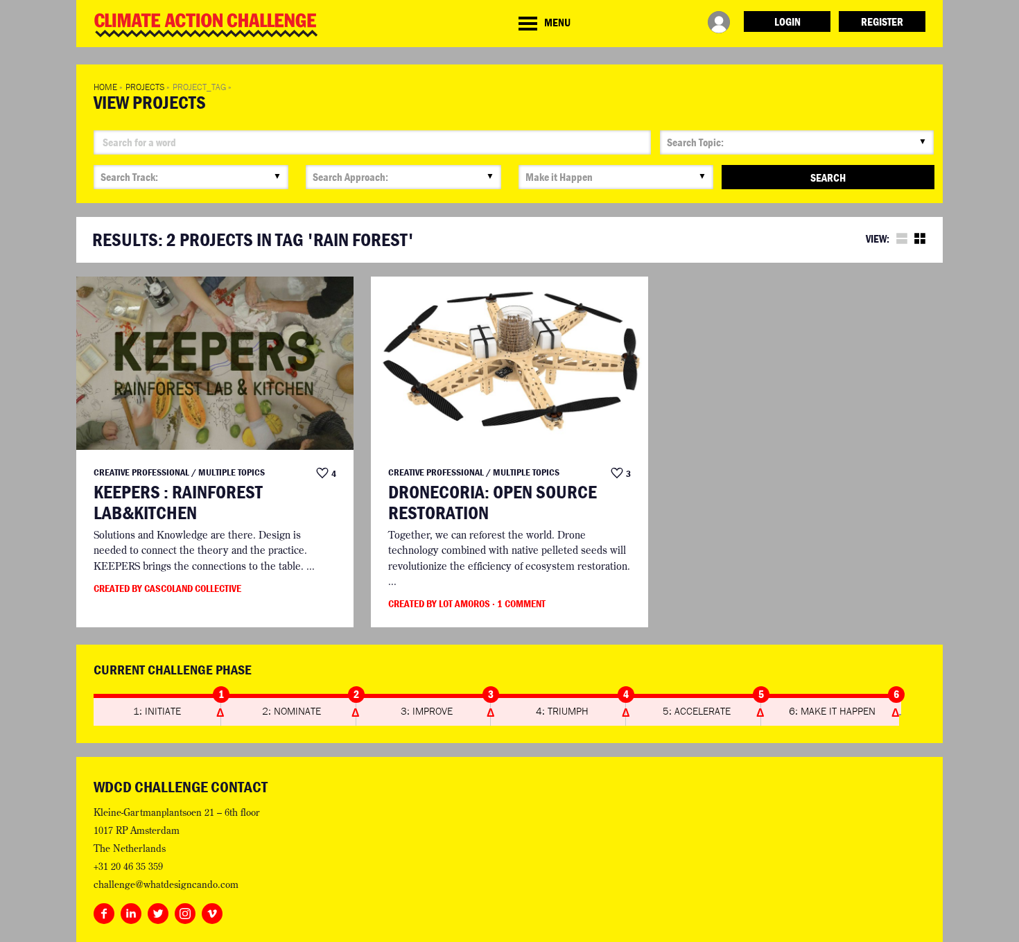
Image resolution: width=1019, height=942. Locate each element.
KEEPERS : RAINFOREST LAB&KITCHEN (178, 502)
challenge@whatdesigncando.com (166, 884)
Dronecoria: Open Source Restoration (492, 502)
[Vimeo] (212, 911)
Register (882, 21)
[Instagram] (185, 911)
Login (787, 21)
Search (828, 177)
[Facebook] (104, 911)
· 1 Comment (519, 603)
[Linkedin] (131, 911)
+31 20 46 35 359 (128, 866)
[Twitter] (158, 911)
